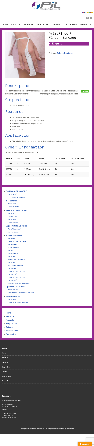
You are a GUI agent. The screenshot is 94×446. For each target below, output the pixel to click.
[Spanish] (92, 12)
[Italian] (90, 12)
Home (8, 313)
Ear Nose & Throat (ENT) (16, 191)
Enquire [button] (57, 43)
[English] (83, 12)
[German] (87, 12)
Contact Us (11, 334)
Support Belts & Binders (16, 226)
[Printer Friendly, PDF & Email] (85, 91)
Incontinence (11, 201)
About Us (10, 316)
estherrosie (70, 429)
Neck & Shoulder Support (17, 210)
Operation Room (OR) (15, 287)
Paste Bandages (13, 296)
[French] (85, 12)
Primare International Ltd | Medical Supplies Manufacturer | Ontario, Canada (47, 5)
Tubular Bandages (65, 53)
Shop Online (11, 324)
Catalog (9, 327)
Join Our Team (12, 331)
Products (10, 320)
